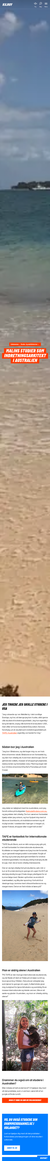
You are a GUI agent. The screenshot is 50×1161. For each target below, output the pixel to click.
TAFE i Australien (9, 733)
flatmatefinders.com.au (36, 811)
